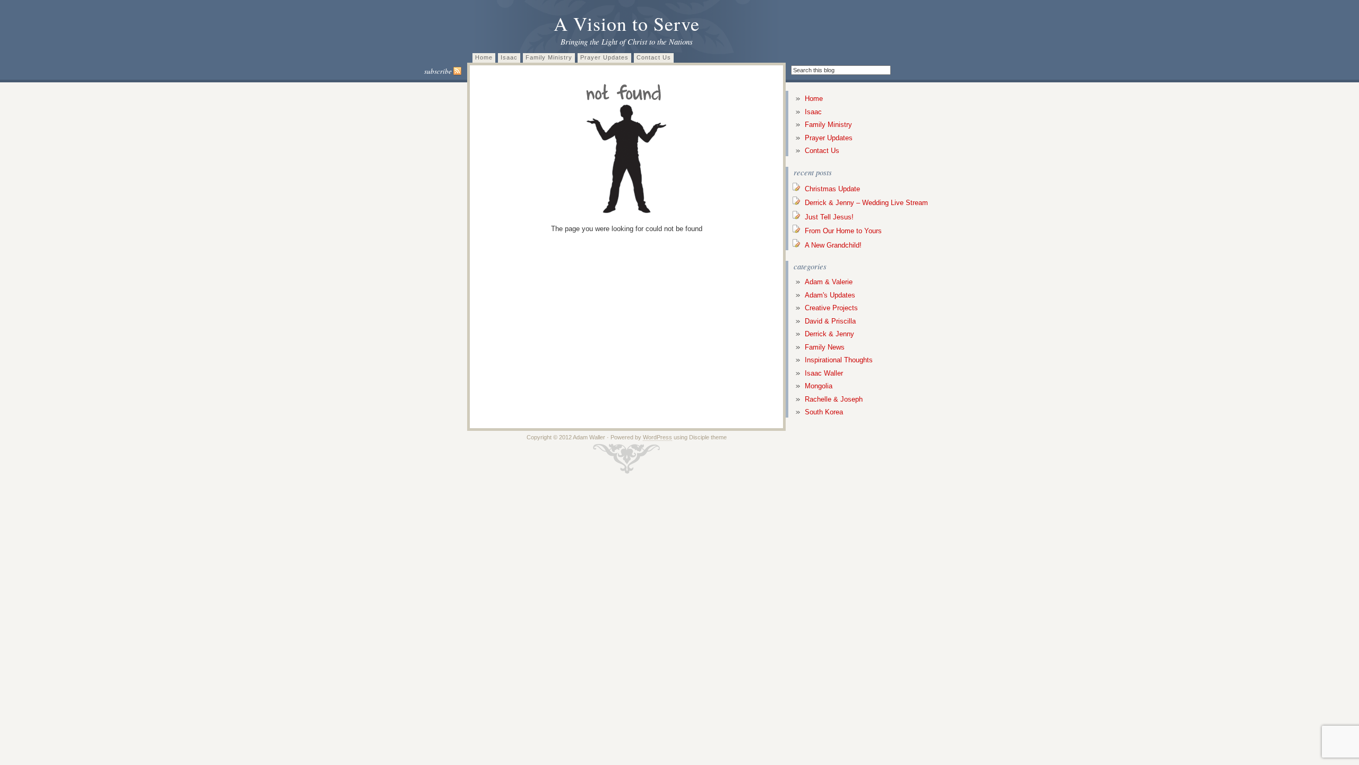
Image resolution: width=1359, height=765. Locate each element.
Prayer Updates (604, 57)
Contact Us (654, 57)
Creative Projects (831, 308)
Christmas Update (832, 189)
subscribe (438, 71)
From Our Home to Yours (843, 231)
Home (484, 57)
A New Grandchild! (833, 245)
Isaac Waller (824, 373)
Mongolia (818, 386)
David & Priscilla (830, 321)
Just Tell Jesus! (829, 217)
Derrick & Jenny (829, 334)
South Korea (824, 412)
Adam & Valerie (829, 282)
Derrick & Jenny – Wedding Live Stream (866, 203)
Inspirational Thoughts (839, 360)
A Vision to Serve (627, 23)
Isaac (509, 57)
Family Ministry (549, 57)
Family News (825, 347)
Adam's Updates (830, 295)
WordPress (657, 437)
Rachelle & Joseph (834, 399)
